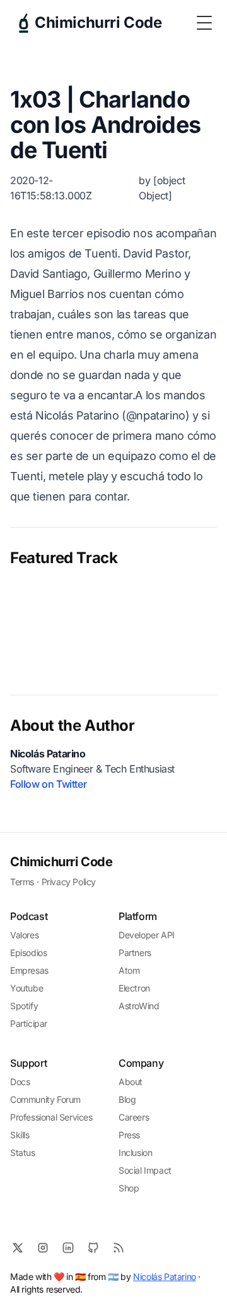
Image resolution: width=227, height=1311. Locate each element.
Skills (20, 1134)
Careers (134, 1117)
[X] (17, 1247)
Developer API (147, 934)
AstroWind (139, 1005)
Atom (129, 970)
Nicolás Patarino (164, 1276)
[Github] (93, 1247)
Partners (135, 952)
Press (129, 1134)
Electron (134, 988)
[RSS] (118, 1247)
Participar (28, 1023)
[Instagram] (42, 1247)
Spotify (24, 1005)
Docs (20, 1081)
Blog (127, 1099)
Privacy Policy (69, 881)
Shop (129, 1188)
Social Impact (145, 1170)
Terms (22, 881)
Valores (24, 934)
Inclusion (135, 1152)
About (131, 1081)
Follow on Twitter (48, 784)
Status (22, 1152)
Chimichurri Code (61, 861)
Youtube (26, 988)
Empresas (29, 970)
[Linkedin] (68, 1247)
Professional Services (51, 1117)
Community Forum (45, 1099)
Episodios (28, 952)
